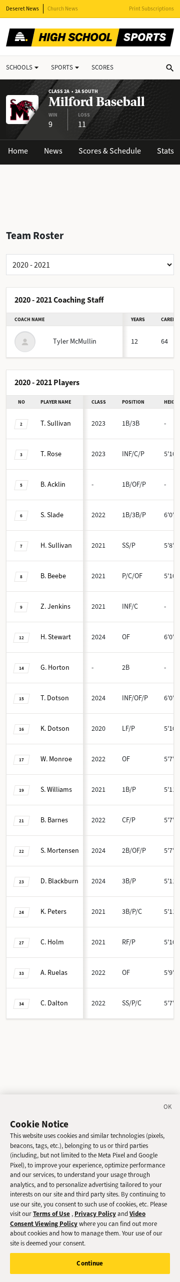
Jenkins (55, 606)
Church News (63, 9)
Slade (52, 515)
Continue (89, 1263)
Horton (55, 667)
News (53, 151)
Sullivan (55, 423)
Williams (56, 789)
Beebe (53, 576)
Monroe (56, 759)
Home (18, 151)
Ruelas (54, 972)
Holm (52, 942)
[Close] (168, 1108)
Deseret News (22, 9)
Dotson (54, 698)
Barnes (54, 820)
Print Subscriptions (151, 9)
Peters (53, 911)
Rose (51, 454)
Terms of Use (51, 1213)
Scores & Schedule (109, 151)
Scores (103, 67)
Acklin (53, 484)
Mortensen (59, 850)
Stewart (55, 637)
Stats (165, 151)
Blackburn (59, 881)
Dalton (54, 1003)
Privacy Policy (95, 1213)
